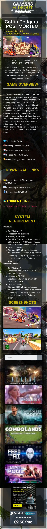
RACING (25, 34)
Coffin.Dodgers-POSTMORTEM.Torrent (20, 206)
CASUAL (17, 34)
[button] (23, 15)
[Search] (39, 357)
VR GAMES (34, 34)
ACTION (9, 34)
